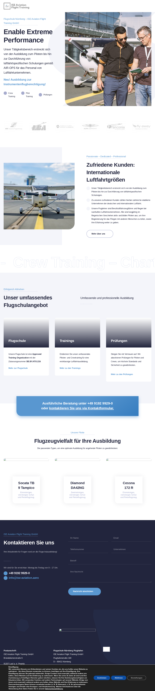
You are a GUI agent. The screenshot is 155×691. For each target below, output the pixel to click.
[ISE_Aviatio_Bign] (19, 4)
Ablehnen (119, 678)
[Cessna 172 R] (128, 459)
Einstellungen (136, 678)
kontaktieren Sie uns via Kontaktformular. (81, 408)
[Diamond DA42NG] (77, 459)
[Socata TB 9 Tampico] (26, 459)
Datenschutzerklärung (54, 689)
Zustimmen (101, 678)
